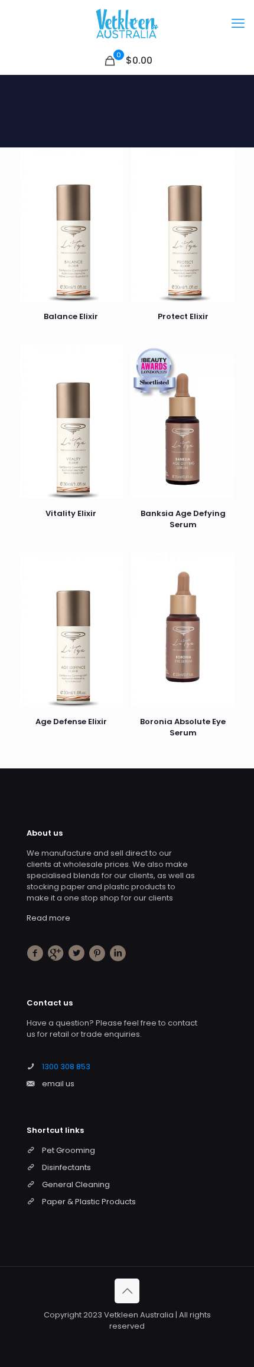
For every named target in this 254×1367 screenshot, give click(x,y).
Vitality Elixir (70, 513)
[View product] (109, 178)
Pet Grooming (68, 1150)
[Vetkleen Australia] (127, 23)
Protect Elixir (183, 316)
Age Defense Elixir (71, 721)
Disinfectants (66, 1167)
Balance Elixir (71, 316)
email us (58, 1083)
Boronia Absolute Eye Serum (183, 727)
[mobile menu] (238, 24)
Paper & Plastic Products (89, 1201)
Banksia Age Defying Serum (183, 519)
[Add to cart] (109, 161)
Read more (48, 918)
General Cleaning (76, 1184)
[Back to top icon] (127, 1291)
